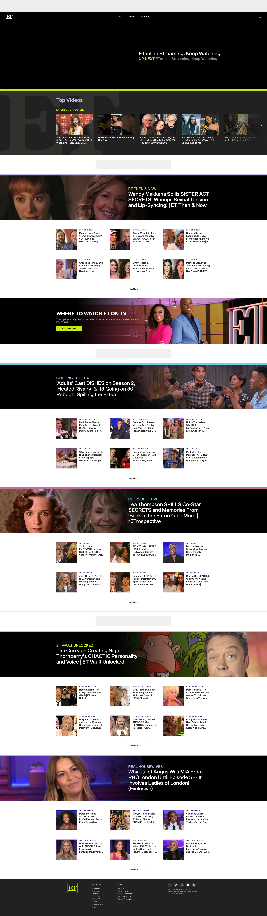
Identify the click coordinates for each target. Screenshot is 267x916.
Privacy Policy (123, 891)
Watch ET (145, 17)
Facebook (96, 888)
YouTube (95, 896)
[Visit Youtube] (188, 885)
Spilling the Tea (72, 378)
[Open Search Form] (260, 17)
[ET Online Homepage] (9, 16)
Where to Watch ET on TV (91, 314)
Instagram (96, 891)
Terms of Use (122, 888)
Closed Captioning (124, 893)
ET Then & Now (142, 189)
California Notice (124, 896)
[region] (60, 55)
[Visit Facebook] (170, 885)
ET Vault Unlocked (74, 645)
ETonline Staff (98, 904)
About (94, 902)
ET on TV (96, 899)
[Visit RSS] (194, 885)
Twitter (95, 893)
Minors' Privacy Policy (126, 899)
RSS (94, 907)
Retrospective (143, 499)
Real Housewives (145, 767)
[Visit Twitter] (176, 885)
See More (133, 289)
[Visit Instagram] (182, 885)
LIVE (120, 17)
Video (131, 17)
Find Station (69, 328)
